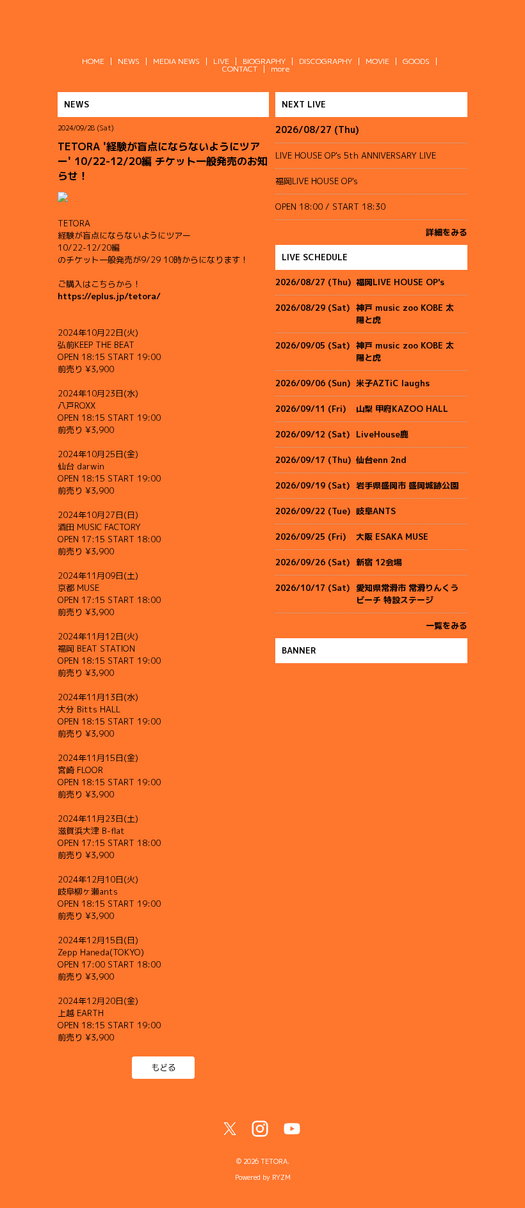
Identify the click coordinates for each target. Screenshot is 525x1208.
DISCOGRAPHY (325, 61)
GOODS (416, 61)
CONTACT (239, 68)
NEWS (129, 61)
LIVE (221, 61)
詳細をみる (446, 232)
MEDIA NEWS (176, 61)
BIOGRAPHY (264, 61)
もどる (163, 1067)
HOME (93, 61)
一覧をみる (446, 625)
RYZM (281, 1177)
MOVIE (377, 61)
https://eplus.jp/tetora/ (109, 296)
